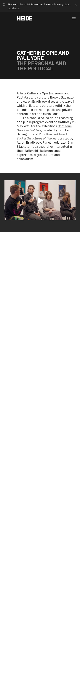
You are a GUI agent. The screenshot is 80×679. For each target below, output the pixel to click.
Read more (14, 8)
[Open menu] (74, 18)
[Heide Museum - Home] (24, 18)
